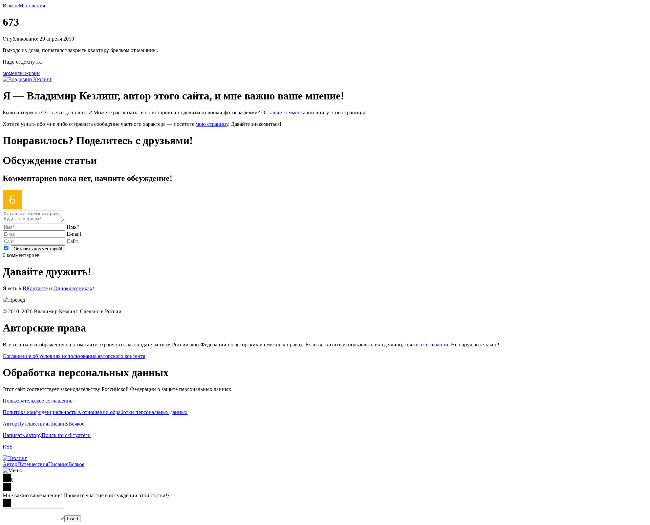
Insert (72, 518)
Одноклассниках (72, 288)
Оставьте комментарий (287, 112)
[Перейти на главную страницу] (15, 458)
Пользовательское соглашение (37, 401)
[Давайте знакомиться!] (27, 79)
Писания (58, 424)
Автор (10, 424)
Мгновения (32, 5)
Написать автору (22, 435)
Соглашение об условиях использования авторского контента (74, 356)
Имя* (73, 227)
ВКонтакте (35, 288)
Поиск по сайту (60, 435)
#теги (84, 435)
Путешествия (32, 424)
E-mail (74, 234)
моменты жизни (21, 73)
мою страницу (212, 124)
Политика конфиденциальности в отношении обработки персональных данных (95, 412)
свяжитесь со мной (426, 344)
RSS (8, 447)
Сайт (72, 241)
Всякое (11, 5)
